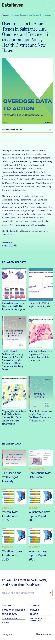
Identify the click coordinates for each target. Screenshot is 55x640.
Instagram (7, 634)
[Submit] (49, 593)
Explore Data (9, 614)
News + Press (9, 618)
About (5, 622)
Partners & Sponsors (36, 619)
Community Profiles (13, 610)
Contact (34, 606)
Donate (34, 614)
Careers (34, 610)
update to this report (21, 231)
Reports (5, 15)
